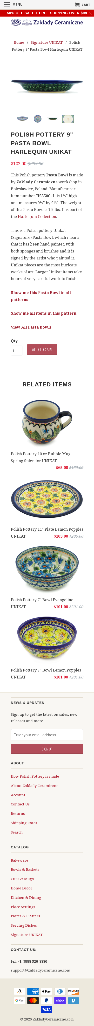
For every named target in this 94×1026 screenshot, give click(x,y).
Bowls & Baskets (25, 869)
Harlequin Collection (37, 216)
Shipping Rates (24, 823)
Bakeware (19, 860)
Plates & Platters (25, 916)
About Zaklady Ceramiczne (34, 786)
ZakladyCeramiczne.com (53, 1019)
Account (18, 795)
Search (17, 832)
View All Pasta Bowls (31, 327)
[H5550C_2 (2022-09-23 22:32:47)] (47, 87)
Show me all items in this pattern (43, 313)
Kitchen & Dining (26, 897)
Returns (18, 813)
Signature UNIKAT (27, 935)
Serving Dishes (24, 925)
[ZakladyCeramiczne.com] (47, 23)
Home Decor (21, 888)
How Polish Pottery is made (35, 776)
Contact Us (20, 804)
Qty (14, 341)
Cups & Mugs (22, 879)
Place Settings (23, 907)
